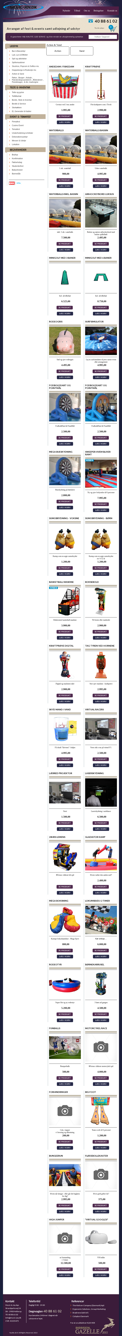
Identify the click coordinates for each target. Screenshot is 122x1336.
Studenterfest (17, 166)
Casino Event (18, 125)
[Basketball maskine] (65, 614)
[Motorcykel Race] (101, 1060)
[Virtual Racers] (101, 742)
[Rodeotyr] (65, 997)
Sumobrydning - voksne (64, 518)
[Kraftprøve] (101, 99)
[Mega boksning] (65, 933)
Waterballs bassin (96, 130)
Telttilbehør (16, 96)
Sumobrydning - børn (98, 518)
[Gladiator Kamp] (101, 869)
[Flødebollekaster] (101, 1188)
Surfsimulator (94, 321)
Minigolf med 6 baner (98, 257)
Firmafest (16, 122)
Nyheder (66, 10)
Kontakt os (112, 10)
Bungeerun (56, 1155)
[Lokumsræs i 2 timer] (101, 933)
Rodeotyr (55, 964)
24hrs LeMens (57, 837)
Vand (81, 51)
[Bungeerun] (65, 1188)
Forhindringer (58, 1092)
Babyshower (17, 170)
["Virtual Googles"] (101, 1252)
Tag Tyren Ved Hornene (100, 645)
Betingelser (99, 10)
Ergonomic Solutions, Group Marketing (89, 1309)
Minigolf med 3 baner (62, 257)
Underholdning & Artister (22, 133)
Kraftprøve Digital (61, 645)
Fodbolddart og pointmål (60, 386)
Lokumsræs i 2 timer (97, 900)
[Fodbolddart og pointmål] (65, 420)
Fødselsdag (17, 162)
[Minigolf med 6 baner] (101, 290)
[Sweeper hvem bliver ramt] (101, 487)
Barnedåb (16, 174)
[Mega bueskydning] (65, 484)
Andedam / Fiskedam (61, 66)
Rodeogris (55, 321)
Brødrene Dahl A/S (80, 1312)
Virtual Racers (94, 709)
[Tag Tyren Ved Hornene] (101, 678)
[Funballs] (65, 1060)
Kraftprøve (92, 66)
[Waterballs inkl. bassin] (65, 226)
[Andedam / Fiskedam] (65, 99)
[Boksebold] (101, 614)
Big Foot (90, 1092)
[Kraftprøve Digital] (65, 678)
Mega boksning (58, 900)
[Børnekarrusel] (101, 997)
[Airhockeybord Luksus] (101, 226)
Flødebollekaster (96, 1155)
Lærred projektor (60, 773)
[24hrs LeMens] (65, 869)
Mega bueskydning (60, 451)
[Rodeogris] (65, 354)
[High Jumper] (65, 1252)
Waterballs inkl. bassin (63, 194)
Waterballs (56, 130)
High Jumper (56, 1219)
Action (57, 51)
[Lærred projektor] (65, 805)
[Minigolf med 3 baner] (65, 290)
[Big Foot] (101, 1124)
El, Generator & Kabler (21, 111)
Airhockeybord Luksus (99, 194)
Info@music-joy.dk (13, 1318)
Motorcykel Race (96, 1028)
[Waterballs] (65, 163)
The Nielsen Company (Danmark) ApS (88, 1305)
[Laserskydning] (101, 805)
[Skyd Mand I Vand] (65, 742)
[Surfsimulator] (101, 354)
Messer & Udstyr (19, 141)
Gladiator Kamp (95, 837)
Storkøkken (17, 107)
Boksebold (92, 582)
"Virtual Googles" (96, 1219)
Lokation (15, 144)
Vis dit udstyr (99, 28)
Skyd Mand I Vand (60, 709)
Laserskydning (94, 773)
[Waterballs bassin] (101, 163)
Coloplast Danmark (81, 1316)
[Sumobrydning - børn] (101, 550)
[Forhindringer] (65, 1124)
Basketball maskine (61, 582)
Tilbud (77, 10)
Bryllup (15, 155)
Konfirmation (17, 158)
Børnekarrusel (94, 964)
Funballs (54, 1028)
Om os (87, 10)
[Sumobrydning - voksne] (65, 550)
